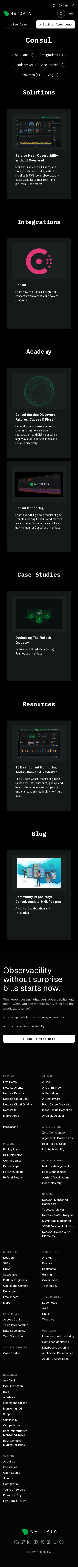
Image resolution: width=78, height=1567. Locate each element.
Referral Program (13, 1177)
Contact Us (10, 1484)
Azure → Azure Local (55, 1359)
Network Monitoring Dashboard (55, 1202)
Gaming (47, 1274)
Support (8, 1414)
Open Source (11, 1473)
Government (50, 1280)
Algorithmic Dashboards (57, 1138)
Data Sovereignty (14, 1331)
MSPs (7, 1302)
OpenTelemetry (52, 1183)
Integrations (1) (51, 55)
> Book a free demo (55, 24)
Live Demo (19, 24)
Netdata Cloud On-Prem (18, 1104)
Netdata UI (10, 1110)
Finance (47, 1263)
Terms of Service (14, 1489)
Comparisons (12, 1425)
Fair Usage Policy (14, 1501)
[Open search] (61, 14)
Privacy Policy (12, 1495)
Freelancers (10, 1297)
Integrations (10, 1127)
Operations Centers (15, 1286)
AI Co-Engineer (52, 1087)
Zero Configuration (54, 1132)
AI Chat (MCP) (51, 1099)
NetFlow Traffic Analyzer (58, 1215)
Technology (50, 1286)
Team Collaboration (15, 1325)
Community (10, 1420)
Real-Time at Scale (54, 1144)
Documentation (13, 1386)
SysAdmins (10, 1274)
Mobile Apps (11, 1115)
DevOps (8, 1257)
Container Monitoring (55, 1342)
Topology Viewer (53, 1209)
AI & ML (47, 1257)
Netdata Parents (13, 1093)
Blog (6, 1391)
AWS (45, 1308)
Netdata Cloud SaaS (16, 1099)
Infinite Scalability (53, 1149)
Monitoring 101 (12, 1408)
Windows (48, 1319)
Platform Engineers (15, 1280)
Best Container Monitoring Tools (14, 1442)
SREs (6, 1263)
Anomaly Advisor (53, 1115)
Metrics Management (55, 1166)
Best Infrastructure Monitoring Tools (15, 1433)
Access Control (13, 1319)
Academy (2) (24, 65)
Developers (10, 1291)
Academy (9, 1397)
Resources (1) (30, 75)
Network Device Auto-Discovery (57, 1234)
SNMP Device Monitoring (58, 1226)
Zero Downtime (13, 1336)
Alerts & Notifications (55, 1177)
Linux (45, 1314)
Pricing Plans (11, 1149)
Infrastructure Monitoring (58, 1336)
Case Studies (12, 1353)
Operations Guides (15, 1403)
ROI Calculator (12, 1155)
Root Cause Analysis (56, 1104)
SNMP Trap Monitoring (56, 1221)
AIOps (46, 1082)
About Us (9, 1461)
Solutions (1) (24, 55)
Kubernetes (49, 1302)
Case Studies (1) (51, 65)
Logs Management (54, 1172)
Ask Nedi (9, 1380)
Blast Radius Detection (57, 1110)
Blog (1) (52, 75)
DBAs (6, 1269)
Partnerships (11, 1166)
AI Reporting (50, 1093)
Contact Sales (12, 1160)
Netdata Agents (13, 1087)
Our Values (10, 1467)
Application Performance (57, 1353)
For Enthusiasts (13, 1172)
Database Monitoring (55, 1347)
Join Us (8, 1478)
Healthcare (49, 1269)
